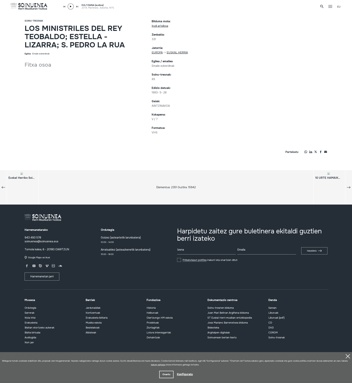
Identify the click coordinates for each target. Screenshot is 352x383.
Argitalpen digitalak (218, 332)
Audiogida (30, 337)
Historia (151, 307)
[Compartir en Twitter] (315, 152)
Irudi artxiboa (160, 26)
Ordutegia (30, 307)
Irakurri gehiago (158, 364)
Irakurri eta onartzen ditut (210, 260)
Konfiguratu (185, 374)
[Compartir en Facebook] (320, 152)
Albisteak (91, 332)
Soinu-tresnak (34, 20)
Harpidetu (312, 250)
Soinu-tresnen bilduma (220, 307)
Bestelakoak (93, 327)
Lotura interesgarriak (159, 332)
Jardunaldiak (93, 307)
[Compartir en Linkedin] (311, 152)
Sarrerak (29, 312)
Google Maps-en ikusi (39, 257)
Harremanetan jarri (42, 276)
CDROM (273, 332)
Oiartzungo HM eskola (160, 317)
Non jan (29, 342)
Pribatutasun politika (195, 260)
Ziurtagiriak (153, 327)
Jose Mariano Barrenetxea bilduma (227, 322)
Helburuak (152, 312)
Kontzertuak (93, 312)
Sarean (272, 307)
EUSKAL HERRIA (177, 52)
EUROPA (157, 52)
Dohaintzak (153, 337)
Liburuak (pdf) (276, 317)
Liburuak (273, 312)
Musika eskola (94, 322)
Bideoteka (213, 327)
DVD (271, 327)
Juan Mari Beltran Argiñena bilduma (228, 312)
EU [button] (338, 6)
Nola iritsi (30, 317)
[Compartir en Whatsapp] (306, 152)
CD (270, 322)
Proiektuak (153, 322)
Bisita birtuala (32, 332)
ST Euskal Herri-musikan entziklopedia (229, 317)
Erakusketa (31, 322)
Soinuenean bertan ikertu (222, 337)
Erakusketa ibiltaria (97, 317)
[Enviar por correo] (325, 152)
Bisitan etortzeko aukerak (39, 327)
